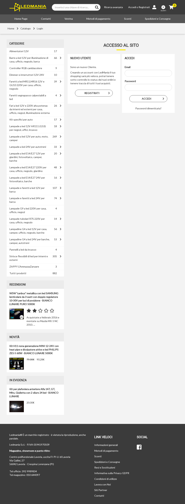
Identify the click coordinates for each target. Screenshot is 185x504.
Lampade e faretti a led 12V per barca (27, 189)
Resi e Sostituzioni (104, 467)
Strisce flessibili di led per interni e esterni (28, 258)
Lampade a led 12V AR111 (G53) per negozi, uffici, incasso (27, 128)
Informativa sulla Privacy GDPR (111, 473)
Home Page (20, 18)
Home (11, 28)
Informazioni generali (106, 444)
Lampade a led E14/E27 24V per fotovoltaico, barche (27, 179)
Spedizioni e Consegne (158, 18)
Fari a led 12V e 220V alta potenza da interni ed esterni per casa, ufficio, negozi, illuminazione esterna (29, 109)
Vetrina (68, 18)
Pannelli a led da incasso (22, 249)
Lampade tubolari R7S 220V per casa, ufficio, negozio (27, 220)
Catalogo (25, 28)
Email (127, 67)
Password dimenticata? (148, 108)
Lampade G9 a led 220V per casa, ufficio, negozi (27, 210)
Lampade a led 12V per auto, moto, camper (28, 138)
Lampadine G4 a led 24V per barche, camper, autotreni (29, 241)
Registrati (144, 7)
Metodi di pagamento (98, 18)
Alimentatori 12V (19, 51)
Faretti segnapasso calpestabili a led (27, 97)
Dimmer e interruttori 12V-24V (26, 74)
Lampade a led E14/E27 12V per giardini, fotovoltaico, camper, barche (27, 157)
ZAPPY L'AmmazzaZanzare (24, 266)
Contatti (46, 18)
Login (40, 28)
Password (130, 81)
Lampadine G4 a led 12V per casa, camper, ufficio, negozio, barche (28, 230)
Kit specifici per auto (21, 119)
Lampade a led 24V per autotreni (27, 146)
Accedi (132, 7)
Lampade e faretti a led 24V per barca (27, 200)
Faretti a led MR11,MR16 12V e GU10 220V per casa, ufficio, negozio (26, 85)
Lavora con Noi (102, 484)
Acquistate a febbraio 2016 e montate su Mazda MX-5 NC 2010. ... (43, 321)
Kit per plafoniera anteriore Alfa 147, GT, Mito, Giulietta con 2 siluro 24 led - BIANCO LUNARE (34, 392)
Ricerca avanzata (113, 7)
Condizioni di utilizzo (105, 478)
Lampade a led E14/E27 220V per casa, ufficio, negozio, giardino (27, 169)
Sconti (127, 18)
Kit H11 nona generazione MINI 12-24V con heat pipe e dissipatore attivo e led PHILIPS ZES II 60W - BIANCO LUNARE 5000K (34, 349)
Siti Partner (100, 490)
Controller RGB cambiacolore (25, 68)
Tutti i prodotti (17, 273)
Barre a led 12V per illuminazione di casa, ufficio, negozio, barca (28, 59)
